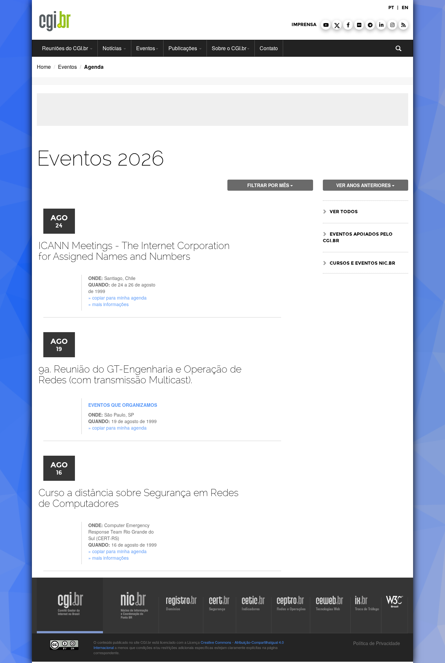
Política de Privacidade (376, 643)
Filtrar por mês (268, 185)
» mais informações (108, 304)
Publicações (183, 48)
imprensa (304, 24)
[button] (326, 25)
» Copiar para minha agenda (117, 297)
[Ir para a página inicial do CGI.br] (55, 21)
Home (44, 66)
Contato (269, 48)
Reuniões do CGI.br (65, 48)
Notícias (113, 48)
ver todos (344, 211)
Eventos (145, 48)
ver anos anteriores (364, 185)
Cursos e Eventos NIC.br (362, 263)
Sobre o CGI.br (229, 48)
